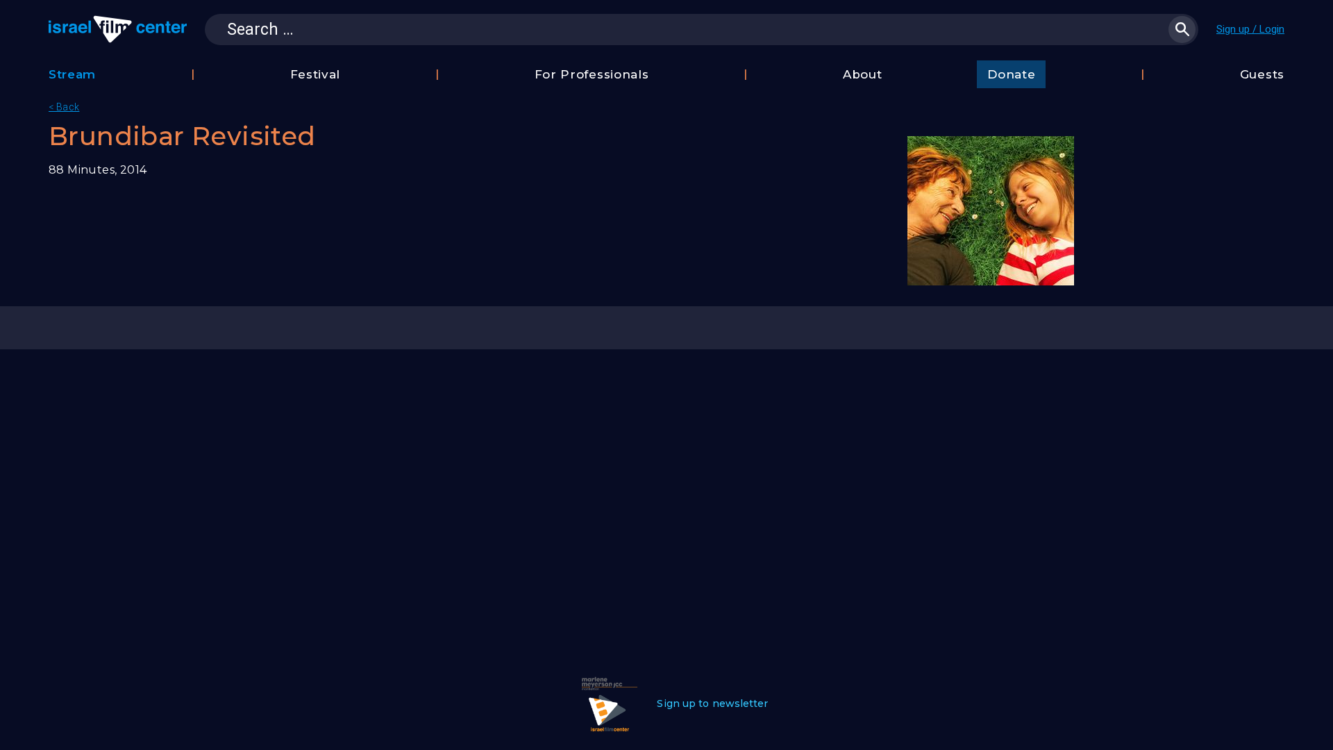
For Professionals (592, 74)
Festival (315, 74)
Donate (1011, 74)
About (862, 74)
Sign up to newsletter (712, 703)
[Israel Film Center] (118, 29)
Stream (72, 74)
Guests (1262, 74)
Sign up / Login (1250, 29)
